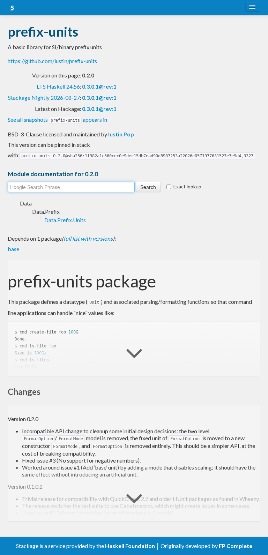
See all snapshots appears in (57, 119)
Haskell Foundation (130, 545)
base (13, 249)
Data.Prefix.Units (65, 220)
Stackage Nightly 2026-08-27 (44, 97)
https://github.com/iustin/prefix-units (52, 61)
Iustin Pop (121, 134)
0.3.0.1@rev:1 (99, 86)
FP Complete (235, 545)
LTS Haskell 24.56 (58, 86)
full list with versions (88, 238)
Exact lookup (187, 186)
